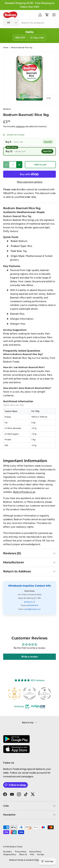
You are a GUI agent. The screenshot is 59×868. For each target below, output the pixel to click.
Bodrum (7, 109)
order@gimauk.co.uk (32, 609)
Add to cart (40, 164)
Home (5, 47)
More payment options (29, 181)
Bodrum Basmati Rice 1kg (21, 47)
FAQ (32, 854)
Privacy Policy (20, 852)
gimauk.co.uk (29, 602)
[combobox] (29, 22)
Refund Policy (35, 852)
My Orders (7, 852)
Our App (40, 854)
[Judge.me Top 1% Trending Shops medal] (44, 693)
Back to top (28, 722)
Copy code (38, 37)
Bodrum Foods (16, 847)
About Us (23, 854)
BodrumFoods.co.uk (24, 491)
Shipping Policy (9, 854)
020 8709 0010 (32, 605)
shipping (20, 126)
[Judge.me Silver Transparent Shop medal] (29, 693)
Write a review (29, 656)
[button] (47, 14)
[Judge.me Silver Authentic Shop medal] (14, 693)
